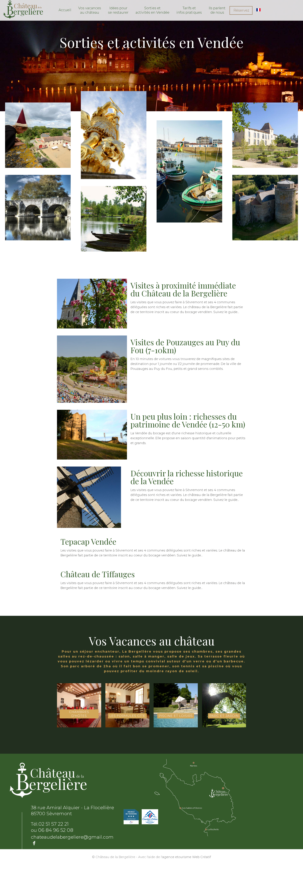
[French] (258, 10)
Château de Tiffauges (97, 574)
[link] (262, 10)
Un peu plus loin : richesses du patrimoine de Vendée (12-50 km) (187, 420)
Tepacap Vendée (88, 541)
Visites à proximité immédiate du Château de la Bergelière (183, 289)
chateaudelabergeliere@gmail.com (72, 837)
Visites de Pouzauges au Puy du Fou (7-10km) (185, 346)
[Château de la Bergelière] (23, 9)
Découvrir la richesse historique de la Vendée (186, 477)
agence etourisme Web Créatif (186, 857)
